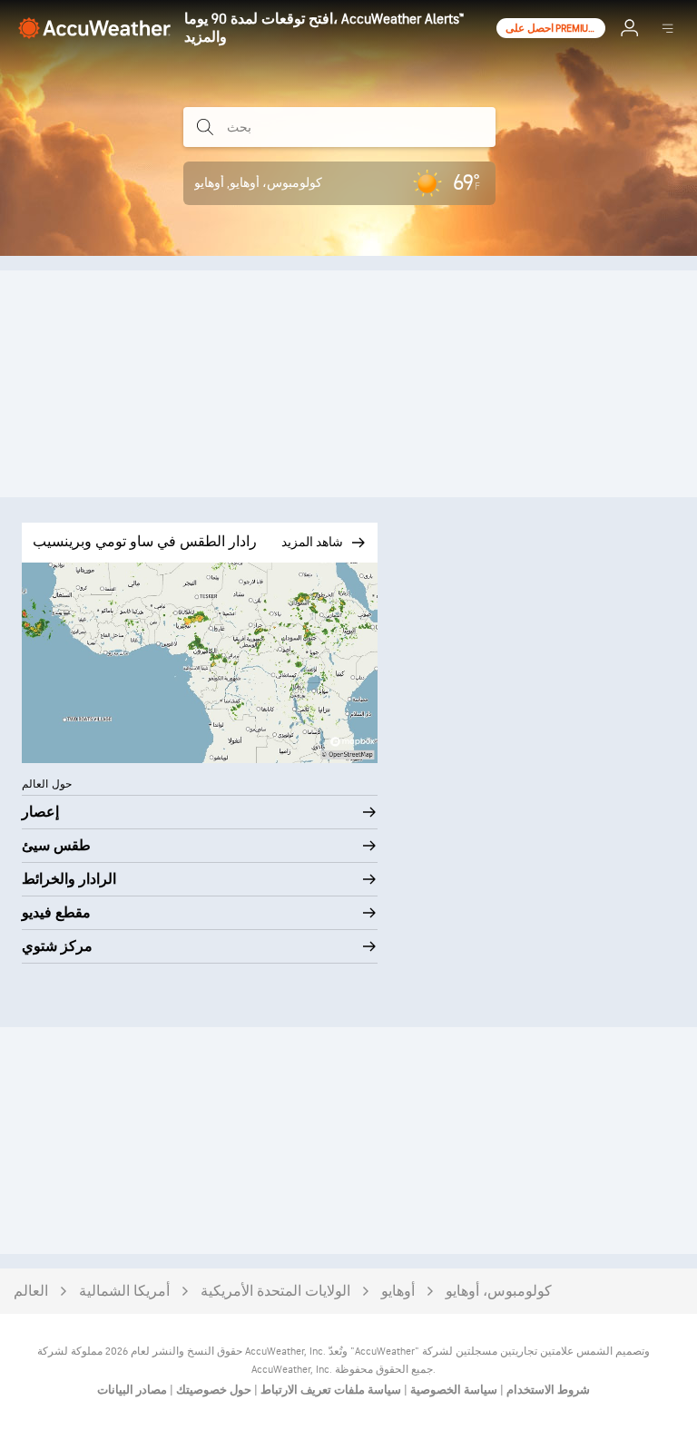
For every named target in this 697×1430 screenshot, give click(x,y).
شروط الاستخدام (547, 1390)
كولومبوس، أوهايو (499, 1291)
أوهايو (398, 1291)
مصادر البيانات (132, 1390)
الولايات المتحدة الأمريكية (275, 1291)
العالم (31, 1291)
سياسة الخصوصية (452, 1390)
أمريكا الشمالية (124, 1291)
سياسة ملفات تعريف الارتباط (329, 1390)
